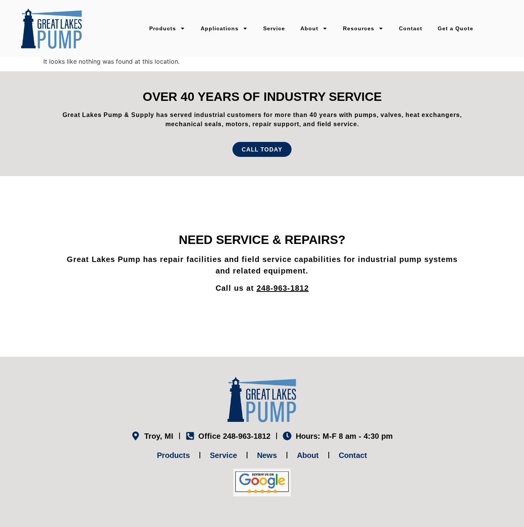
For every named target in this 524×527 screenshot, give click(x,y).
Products (162, 28)
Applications (220, 28)
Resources (358, 28)
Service (274, 28)
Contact (410, 28)
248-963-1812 (283, 288)
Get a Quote (455, 28)
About (309, 28)
